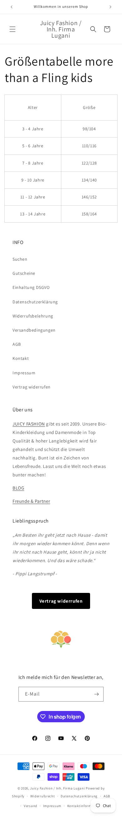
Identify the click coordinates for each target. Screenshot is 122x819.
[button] (12, 29)
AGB (17, 344)
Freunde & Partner (31, 501)
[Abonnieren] (96, 694)
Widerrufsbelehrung (33, 316)
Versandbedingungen (34, 330)
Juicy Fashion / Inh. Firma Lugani (57, 788)
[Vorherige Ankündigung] (11, 7)
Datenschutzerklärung (35, 302)
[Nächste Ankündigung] (110, 7)
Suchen (20, 259)
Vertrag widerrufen (32, 387)
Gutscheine (24, 273)
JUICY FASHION (29, 424)
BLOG (18, 488)
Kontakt (21, 358)
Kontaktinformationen (85, 806)
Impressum (24, 373)
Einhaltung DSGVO (31, 287)
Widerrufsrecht (42, 796)
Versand (30, 806)
